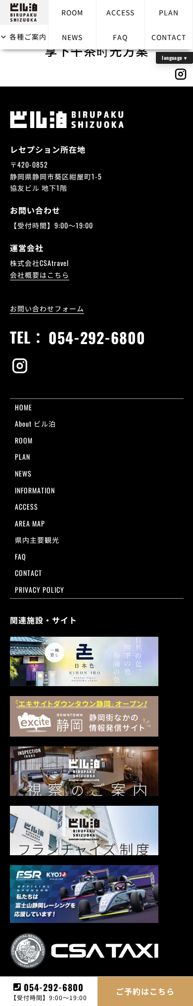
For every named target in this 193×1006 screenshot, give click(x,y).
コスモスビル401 (157, 523)
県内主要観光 (37, 539)
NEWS (72, 37)
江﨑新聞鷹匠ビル (133, 617)
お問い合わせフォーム (47, 308)
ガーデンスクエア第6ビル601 (133, 534)
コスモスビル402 (133, 582)
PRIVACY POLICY (39, 589)
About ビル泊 (35, 423)
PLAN (169, 12)
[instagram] (97, 367)
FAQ (120, 37)
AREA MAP (30, 523)
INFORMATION (35, 490)
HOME (23, 407)
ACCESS (120, 12)
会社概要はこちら (39, 274)
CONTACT (168, 37)
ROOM (72, 12)
